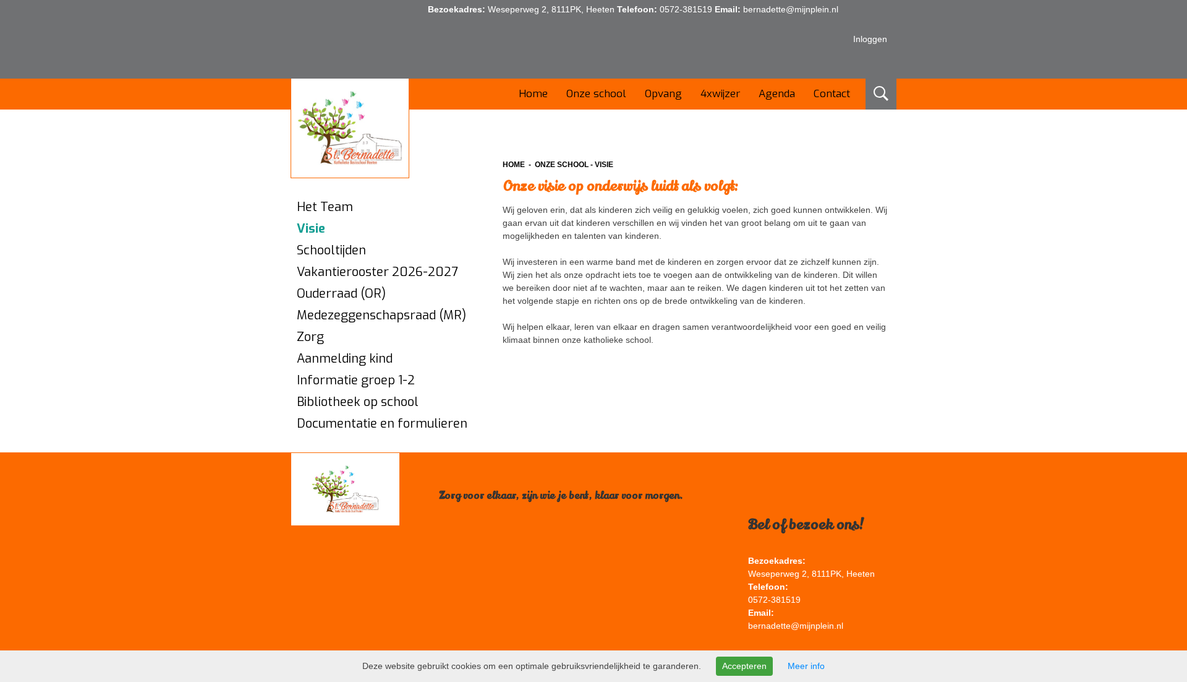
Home (514, 164)
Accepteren (744, 666)
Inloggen (870, 39)
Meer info (806, 666)
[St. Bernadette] (349, 128)
